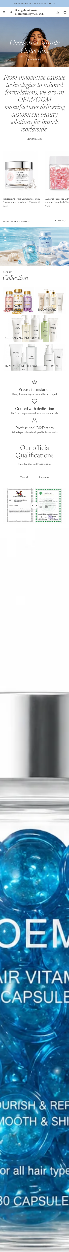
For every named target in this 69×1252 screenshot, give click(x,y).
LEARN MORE (34, 139)
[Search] (11, 12)
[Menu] (4, 12)
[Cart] (65, 12)
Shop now (44, 477)
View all (24, 477)
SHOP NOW (34, 60)
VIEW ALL (60, 221)
